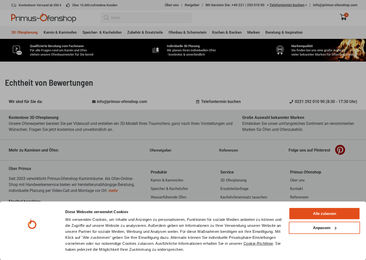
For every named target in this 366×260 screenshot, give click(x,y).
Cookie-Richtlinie (258, 243)
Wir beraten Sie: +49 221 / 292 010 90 (234, 5)
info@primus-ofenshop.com (335, 5)
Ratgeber (192, 5)
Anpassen (321, 228)
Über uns (172, 5)
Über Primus (20, 168)
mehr (113, 190)
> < (287, 5)
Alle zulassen (324, 213)
